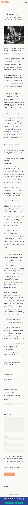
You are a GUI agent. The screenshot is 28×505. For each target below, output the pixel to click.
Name (5, 436)
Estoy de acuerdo (10, 503)
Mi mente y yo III (8, 402)
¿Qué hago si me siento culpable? (12, 395)
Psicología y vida (14, 10)
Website (6, 448)
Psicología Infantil (8, 379)
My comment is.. (8, 416)
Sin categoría (7, 384)
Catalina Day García (15, 17)
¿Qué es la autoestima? (9, 392)
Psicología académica (9, 376)
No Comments (19, 19)
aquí (8, 66)
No (16, 503)
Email (5, 442)
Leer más (21, 503)
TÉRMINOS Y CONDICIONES (14, 494)
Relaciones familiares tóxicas (11, 404)
